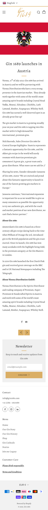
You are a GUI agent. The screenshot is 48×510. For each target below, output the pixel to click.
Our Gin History (9, 433)
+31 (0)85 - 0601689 (10, 402)
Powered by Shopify (24, 503)
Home (5, 425)
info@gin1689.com (10, 398)
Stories (5, 447)
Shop (4, 438)
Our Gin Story (8, 429)
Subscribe (22, 375)
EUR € (22, 485)
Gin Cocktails (8, 442)
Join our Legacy (9, 451)
